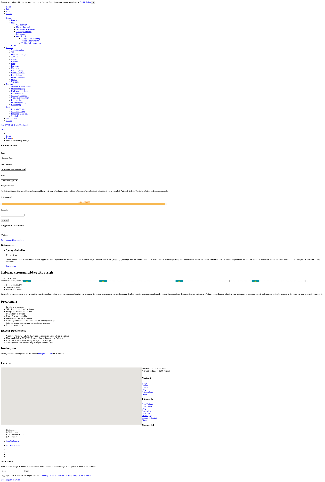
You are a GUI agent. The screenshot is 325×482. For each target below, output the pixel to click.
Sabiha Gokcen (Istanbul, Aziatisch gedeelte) (118, 191)
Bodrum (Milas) (84, 191)
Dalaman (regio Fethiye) (65, 191)
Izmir (95, 191)
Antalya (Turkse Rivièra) (13, 191)
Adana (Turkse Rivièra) (43, 191)
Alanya (29, 191)
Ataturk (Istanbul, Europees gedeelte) (153, 191)
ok (93, 2)
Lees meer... (11, 266)
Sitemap (45, 475)
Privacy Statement (57, 475)
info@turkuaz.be (22, 125)
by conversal (10, 480)
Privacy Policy (72, 475)
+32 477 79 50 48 (8, 125)
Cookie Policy (85, 2)
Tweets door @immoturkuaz (12, 240)
